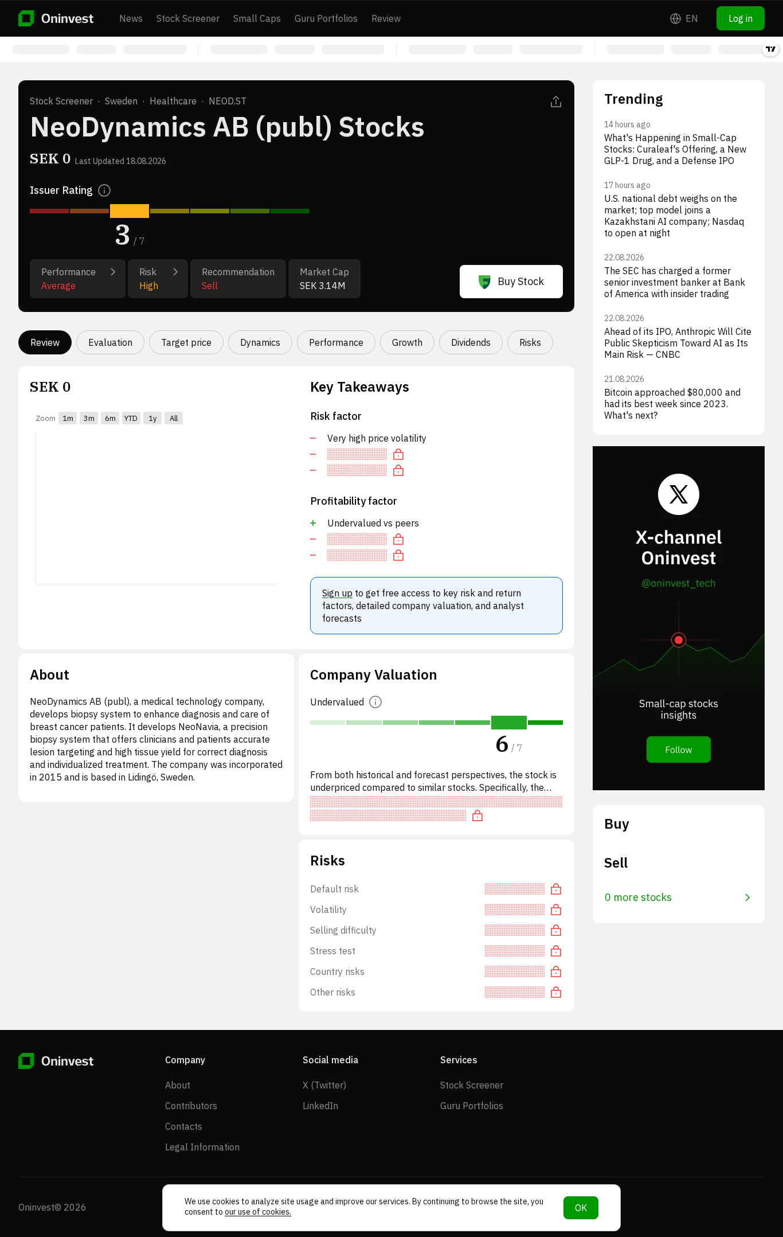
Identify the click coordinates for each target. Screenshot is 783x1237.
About (177, 1085)
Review (386, 18)
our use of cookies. (258, 1212)
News (131, 18)
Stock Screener (188, 18)
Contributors (191, 1105)
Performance (336, 342)
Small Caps (257, 18)
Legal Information (202, 1147)
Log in (741, 18)
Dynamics (260, 342)
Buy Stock (521, 281)
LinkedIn (320, 1105)
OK (581, 1207)
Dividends (471, 342)
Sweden (121, 101)
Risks (530, 342)
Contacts (183, 1126)
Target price (186, 342)
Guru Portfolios (326, 18)
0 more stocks (638, 897)
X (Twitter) (324, 1085)
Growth (407, 342)
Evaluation (110, 342)
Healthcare (173, 101)
